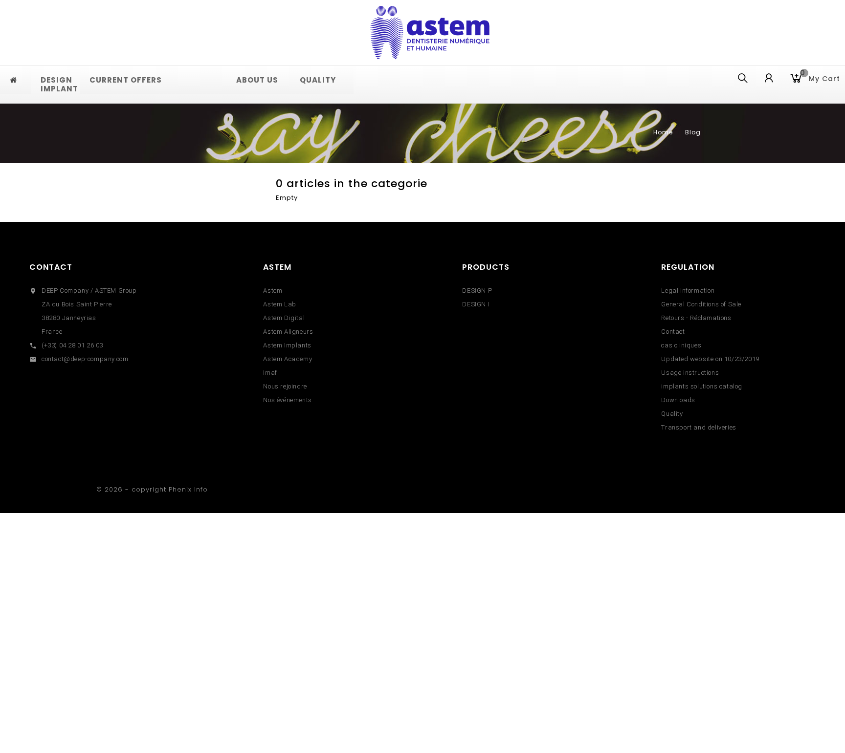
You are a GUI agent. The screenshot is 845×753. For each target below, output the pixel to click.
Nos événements (287, 400)
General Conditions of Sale (701, 304)
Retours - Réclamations (696, 318)
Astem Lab (279, 304)
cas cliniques (681, 345)
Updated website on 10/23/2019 (710, 359)
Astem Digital (284, 318)
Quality (672, 413)
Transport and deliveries (698, 427)
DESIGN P (477, 290)
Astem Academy (287, 359)
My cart (820, 78)
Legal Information (687, 290)
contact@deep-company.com (85, 359)
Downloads (678, 400)
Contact (50, 267)
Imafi (271, 372)
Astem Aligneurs (288, 331)
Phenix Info (188, 489)
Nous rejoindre (285, 386)
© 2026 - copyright (132, 489)
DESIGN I (475, 304)
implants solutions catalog (701, 386)
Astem (272, 290)
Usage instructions (690, 372)
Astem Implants (287, 345)
